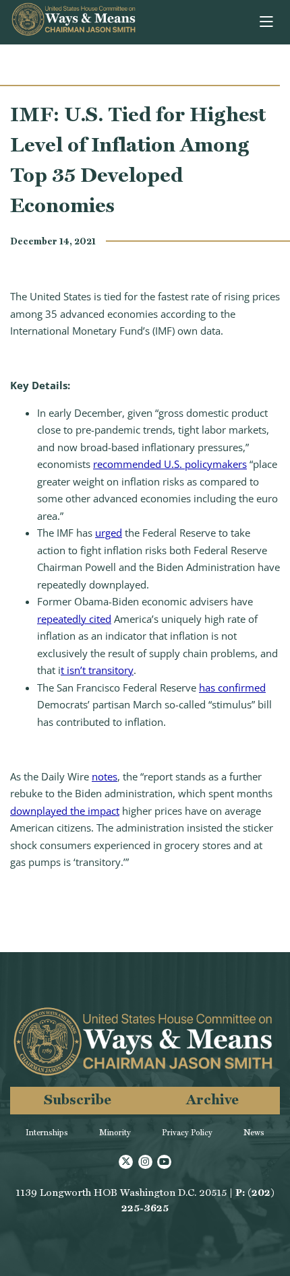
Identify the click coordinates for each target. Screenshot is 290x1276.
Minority (115, 1132)
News (253, 1132)
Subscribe (77, 1099)
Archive (212, 1099)
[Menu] (267, 22)
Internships (47, 1132)
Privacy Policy (187, 1132)
